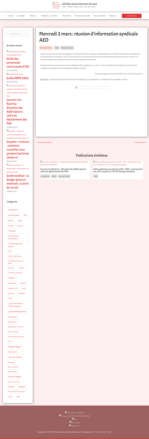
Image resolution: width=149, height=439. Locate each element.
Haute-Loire (13, 288)
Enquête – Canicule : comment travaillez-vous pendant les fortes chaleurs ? (18, 149)
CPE (9, 251)
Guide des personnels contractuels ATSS (18, 63)
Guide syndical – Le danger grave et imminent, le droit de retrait (18, 181)
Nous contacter (99, 16)
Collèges (12, 231)
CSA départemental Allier (15, 262)
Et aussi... (11, 268)
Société (11, 387)
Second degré (14, 376)
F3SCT (21, 268)
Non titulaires (13, 331)
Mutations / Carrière (16, 327)
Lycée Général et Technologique (15, 304)
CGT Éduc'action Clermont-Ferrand (79, 4)
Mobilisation (12, 322)
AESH (10, 220)
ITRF (10, 298)
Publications (12, 352)
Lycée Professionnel (17, 311)
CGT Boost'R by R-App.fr (102, 432)
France (11, 278)
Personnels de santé (16, 336)
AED (25, 215)
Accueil (10, 16)
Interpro (22, 293)
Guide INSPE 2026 (18, 78)
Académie (12, 209)
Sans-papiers (12, 371)
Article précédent (44, 142)
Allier (20, 220)
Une (18, 396)
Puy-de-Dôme (15, 357)
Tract (10, 397)
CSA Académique (15, 256)
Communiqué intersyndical (13, 237)
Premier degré (14, 346)
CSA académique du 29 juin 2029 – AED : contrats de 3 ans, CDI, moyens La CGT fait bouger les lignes (118, 170)
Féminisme (12, 283)
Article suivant (140, 142)
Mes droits (12, 317)
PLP (10, 341)
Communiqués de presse (15, 245)
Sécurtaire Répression (16, 391)
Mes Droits (67, 16)
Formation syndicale (82, 16)
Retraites (11, 362)
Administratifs (13, 215)
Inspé (23, 288)
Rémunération (13, 367)
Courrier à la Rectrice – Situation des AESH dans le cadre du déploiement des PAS (17, 111)
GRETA (23, 283)
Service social (13, 382)
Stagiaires (22, 387)
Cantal (10, 226)
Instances (112, 16)
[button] (132, 16)
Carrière (20, 226)
